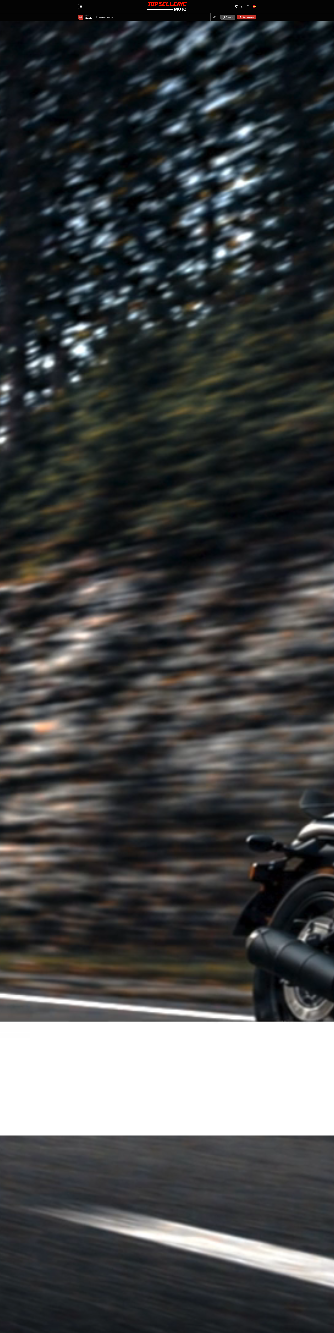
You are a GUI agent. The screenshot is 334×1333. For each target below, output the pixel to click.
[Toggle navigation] (80, 6)
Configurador (248, 17)
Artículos (229, 17)
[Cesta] (242, 6)
